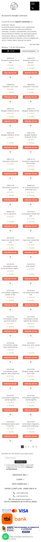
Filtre (12, 51)
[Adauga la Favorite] (10, 77)
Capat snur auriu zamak (31, 345)
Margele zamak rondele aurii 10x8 (30, 372)
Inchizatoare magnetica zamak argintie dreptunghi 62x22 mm (30, 399)
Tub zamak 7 (30, 266)
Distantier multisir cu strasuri (30, 61)
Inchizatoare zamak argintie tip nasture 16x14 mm (31, 320)
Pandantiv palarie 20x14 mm (10, 61)
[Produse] (33, 4)
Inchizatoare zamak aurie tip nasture (10, 320)
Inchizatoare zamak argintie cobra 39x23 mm (10, 372)
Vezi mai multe (34, 44)
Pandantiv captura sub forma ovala (30, 162)
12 (33, 447)
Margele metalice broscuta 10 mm (30, 136)
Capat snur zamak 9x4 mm (31, 241)
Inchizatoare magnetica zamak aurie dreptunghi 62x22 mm (31, 425)
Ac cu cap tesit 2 (10, 214)
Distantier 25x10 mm (10, 161)
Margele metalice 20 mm (10, 111)
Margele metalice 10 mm (10, 135)
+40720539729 (22, 496)
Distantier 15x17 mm (10, 87)
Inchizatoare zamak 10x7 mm (31, 215)
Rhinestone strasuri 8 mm (10, 188)
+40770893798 (22, 493)
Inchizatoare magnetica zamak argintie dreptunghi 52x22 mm (10, 399)
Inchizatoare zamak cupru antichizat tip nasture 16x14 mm (10, 346)
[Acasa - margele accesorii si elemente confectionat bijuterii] (14, 6)
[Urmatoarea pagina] (36, 446)
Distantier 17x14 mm (30, 87)
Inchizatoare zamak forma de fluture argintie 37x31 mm (10, 267)
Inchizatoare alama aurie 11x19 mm (10, 425)
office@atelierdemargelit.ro (21, 499)
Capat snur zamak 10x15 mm (10, 241)
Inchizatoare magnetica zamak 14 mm (10, 293)
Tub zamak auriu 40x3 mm (31, 293)
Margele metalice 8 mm (30, 111)
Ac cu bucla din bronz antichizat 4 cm (31, 188)
